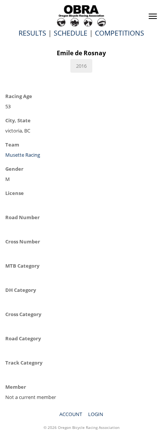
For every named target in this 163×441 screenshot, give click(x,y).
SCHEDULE (70, 32)
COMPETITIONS (119, 32)
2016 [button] (81, 65)
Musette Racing (22, 154)
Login (95, 414)
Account (70, 414)
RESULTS (32, 32)
